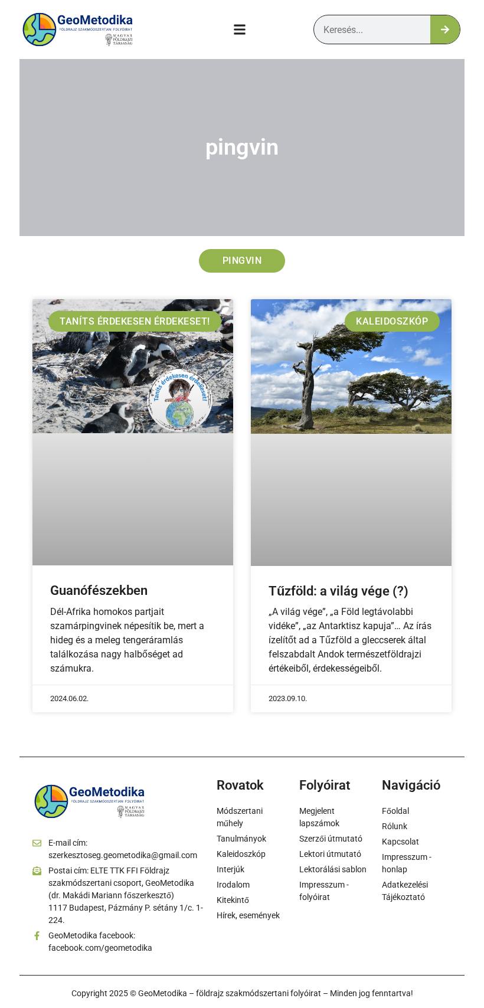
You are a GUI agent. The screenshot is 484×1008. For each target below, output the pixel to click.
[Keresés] (445, 29)
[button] (240, 30)
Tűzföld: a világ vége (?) (338, 591)
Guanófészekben (99, 590)
